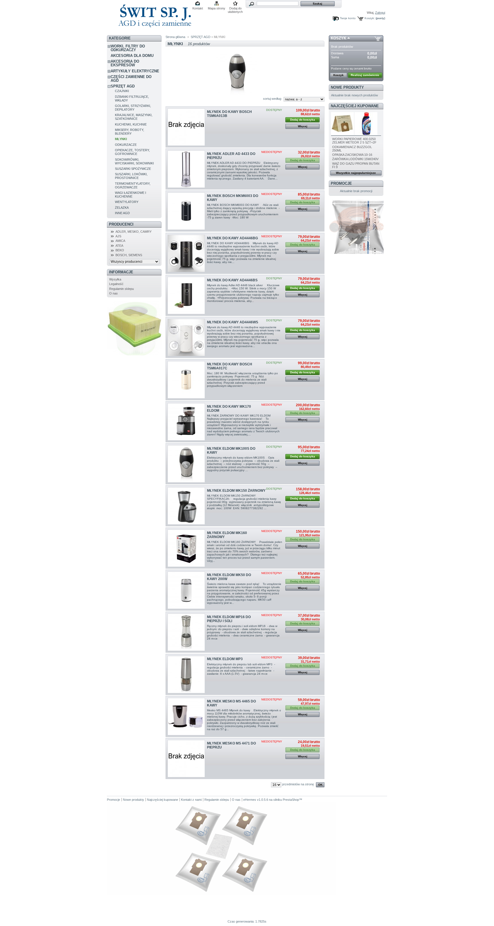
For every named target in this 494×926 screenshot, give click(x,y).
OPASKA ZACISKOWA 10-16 (352, 154)
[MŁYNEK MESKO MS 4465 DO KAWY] (186, 716)
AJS (118, 236)
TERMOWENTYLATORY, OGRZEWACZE (132, 185)
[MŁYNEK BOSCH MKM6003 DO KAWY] (186, 211)
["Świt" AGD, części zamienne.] (154, 31)
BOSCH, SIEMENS (128, 255)
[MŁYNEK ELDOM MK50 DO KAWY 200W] (186, 590)
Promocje (341, 183)
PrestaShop (291, 799)
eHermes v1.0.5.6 (255, 799)
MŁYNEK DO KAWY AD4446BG (232, 238)
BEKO (119, 250)
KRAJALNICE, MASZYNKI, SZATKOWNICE (133, 116)
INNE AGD (122, 213)
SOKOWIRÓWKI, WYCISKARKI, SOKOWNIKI (134, 161)
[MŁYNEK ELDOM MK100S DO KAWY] (186, 464)
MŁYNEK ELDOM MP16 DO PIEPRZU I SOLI (229, 619)
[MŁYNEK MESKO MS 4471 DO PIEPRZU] (186, 758)
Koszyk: (369, 18)
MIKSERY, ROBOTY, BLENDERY (129, 131)
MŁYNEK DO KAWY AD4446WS (232, 322)
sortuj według (272, 98)
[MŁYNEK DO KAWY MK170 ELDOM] (186, 422)
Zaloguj (380, 12)
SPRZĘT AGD (123, 86)
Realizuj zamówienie (365, 75)
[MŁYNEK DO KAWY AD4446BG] (186, 253)
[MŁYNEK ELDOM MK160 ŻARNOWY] (186, 548)
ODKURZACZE (126, 144)
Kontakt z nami (191, 799)
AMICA (120, 240)
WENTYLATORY (126, 202)
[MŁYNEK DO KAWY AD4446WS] (186, 337)
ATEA (119, 245)
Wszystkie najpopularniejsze (356, 172)
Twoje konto (348, 18)
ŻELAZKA (122, 207)
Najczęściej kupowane (355, 106)
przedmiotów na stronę (298, 784)
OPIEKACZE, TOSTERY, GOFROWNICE (132, 152)
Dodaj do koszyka (302, 119)
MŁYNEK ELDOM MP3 (225, 659)
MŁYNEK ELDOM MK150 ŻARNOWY (236, 491)
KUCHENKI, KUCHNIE (131, 124)
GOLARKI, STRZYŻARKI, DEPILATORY (133, 107)
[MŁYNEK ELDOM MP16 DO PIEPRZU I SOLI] (186, 632)
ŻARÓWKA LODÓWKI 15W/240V (355, 159)
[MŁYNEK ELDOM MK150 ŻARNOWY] (186, 506)
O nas (113, 293)
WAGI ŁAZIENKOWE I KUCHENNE (130, 194)
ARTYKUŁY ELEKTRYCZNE (135, 71)
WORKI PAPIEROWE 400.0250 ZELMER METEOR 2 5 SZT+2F (354, 140)
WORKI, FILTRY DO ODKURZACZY (128, 48)
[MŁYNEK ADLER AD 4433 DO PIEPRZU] (186, 169)
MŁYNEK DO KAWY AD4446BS (232, 280)
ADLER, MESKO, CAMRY (133, 231)
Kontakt (197, 8)
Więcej (302, 126)
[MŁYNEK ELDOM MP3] (186, 674)
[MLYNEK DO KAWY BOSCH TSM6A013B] (186, 127)
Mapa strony (216, 8)
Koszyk (338, 38)
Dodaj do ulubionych (235, 9)
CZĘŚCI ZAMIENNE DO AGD (131, 79)
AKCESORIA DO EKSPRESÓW (125, 63)
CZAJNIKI (122, 91)
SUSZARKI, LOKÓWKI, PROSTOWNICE (131, 176)
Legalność (116, 284)
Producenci (121, 224)
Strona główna (175, 37)
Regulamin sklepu (121, 288)
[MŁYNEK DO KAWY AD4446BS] (186, 295)
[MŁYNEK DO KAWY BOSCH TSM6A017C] (186, 380)
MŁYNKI (121, 139)
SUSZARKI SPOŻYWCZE (133, 168)
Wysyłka (115, 279)
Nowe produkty (347, 87)
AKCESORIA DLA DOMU (132, 55)
